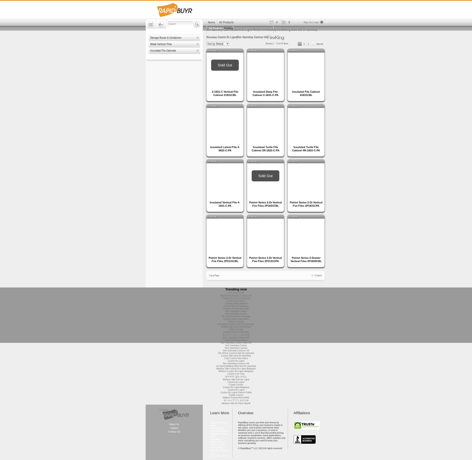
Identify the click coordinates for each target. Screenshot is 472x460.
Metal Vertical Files (161, 44)
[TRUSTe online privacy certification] (307, 429)
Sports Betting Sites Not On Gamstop (295, 30)
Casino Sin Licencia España (236, 298)
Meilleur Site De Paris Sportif (236, 403)
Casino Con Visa (236, 374)
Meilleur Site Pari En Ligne (236, 379)
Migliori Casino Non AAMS (236, 397)
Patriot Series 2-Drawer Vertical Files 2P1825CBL (306, 259)
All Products (226, 22)
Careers (174, 428)
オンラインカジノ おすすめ (236, 334)
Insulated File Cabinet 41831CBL (306, 93)
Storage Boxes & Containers (165, 38)
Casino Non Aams (236, 301)
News (213, 425)
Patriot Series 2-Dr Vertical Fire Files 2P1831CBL (265, 204)
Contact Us (174, 431)
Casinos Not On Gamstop (236, 308)
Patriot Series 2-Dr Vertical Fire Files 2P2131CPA (265, 259)
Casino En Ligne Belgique (236, 387)
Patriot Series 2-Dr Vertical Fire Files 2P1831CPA (306, 204)
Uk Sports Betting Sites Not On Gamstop (236, 366)
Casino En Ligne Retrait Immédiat (253, 30)
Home (211, 22)
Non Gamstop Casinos (219, 30)
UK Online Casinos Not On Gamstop (236, 324)
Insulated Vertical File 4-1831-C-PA (225, 204)
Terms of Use (217, 444)
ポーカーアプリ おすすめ (236, 400)
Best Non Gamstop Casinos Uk (236, 295)
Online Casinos (236, 321)
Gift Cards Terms (219, 455)
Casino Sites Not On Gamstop (236, 355)
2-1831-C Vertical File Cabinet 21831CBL (225, 93)
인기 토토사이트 (236, 293)
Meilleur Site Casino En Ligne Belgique (236, 368)
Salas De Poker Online (236, 340)
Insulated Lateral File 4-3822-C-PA (225, 149)
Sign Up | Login (311, 22)
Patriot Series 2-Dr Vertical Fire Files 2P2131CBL (225, 259)
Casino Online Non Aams (236, 319)
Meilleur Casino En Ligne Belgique (236, 371)
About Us (174, 424)
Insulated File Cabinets (163, 51)
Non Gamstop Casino (236, 311)
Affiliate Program (219, 431)
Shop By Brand (218, 422)
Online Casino (236, 329)
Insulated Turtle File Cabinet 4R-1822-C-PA (306, 149)
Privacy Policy (218, 442)
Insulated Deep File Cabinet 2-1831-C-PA (265, 93)
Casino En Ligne (236, 361)
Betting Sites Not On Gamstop (236, 326)
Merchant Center (219, 433)
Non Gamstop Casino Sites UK (236, 343)
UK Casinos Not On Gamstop (236, 316)
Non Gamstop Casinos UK (252, 37)
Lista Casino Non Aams (236, 358)
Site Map (215, 439)
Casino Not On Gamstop (236, 306)
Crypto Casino (236, 384)
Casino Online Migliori (236, 303)
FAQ (212, 436)
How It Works (217, 428)
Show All (320, 44)
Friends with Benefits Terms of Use (219, 450)
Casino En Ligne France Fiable (236, 392)
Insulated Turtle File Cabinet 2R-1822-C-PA (265, 149)
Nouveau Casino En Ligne (221, 37)
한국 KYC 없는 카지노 (236, 376)
